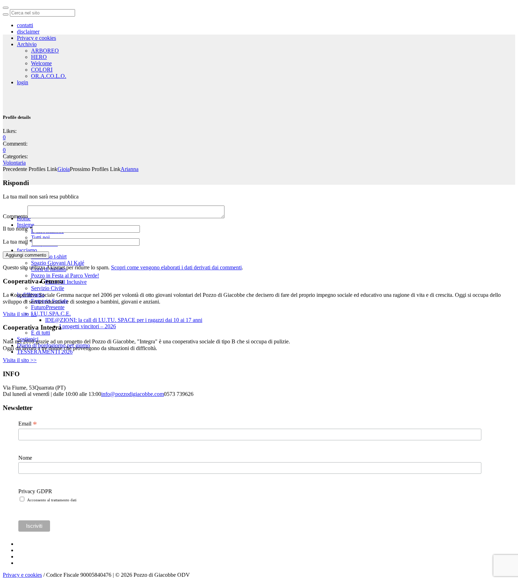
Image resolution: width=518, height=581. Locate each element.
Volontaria (14, 163)
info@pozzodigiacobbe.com (132, 394)
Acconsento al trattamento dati (51, 500)
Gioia (63, 169)
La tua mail (17, 242)
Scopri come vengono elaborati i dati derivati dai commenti (176, 267)
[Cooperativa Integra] (41, 181)
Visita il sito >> (20, 314)
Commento (15, 216)
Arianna (129, 169)
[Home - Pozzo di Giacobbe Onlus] (53, 81)
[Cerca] (5, 14)
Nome (25, 458)
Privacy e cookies (22, 575)
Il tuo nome (17, 229)
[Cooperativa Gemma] (43, 131)
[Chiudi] (5, 8)
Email (27, 424)
